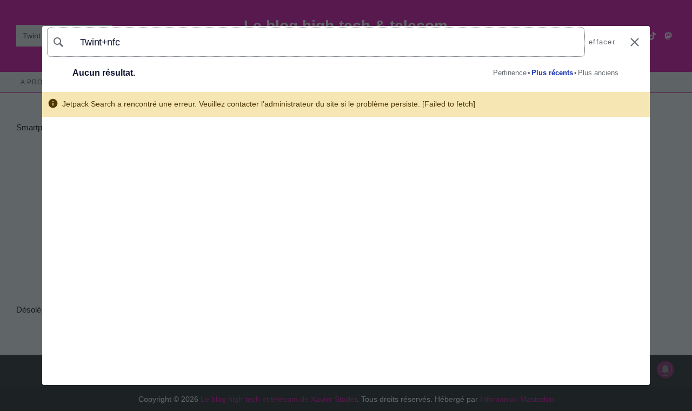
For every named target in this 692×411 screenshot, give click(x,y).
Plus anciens (598, 73)
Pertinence (510, 73)
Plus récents (552, 73)
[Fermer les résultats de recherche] (634, 42)
